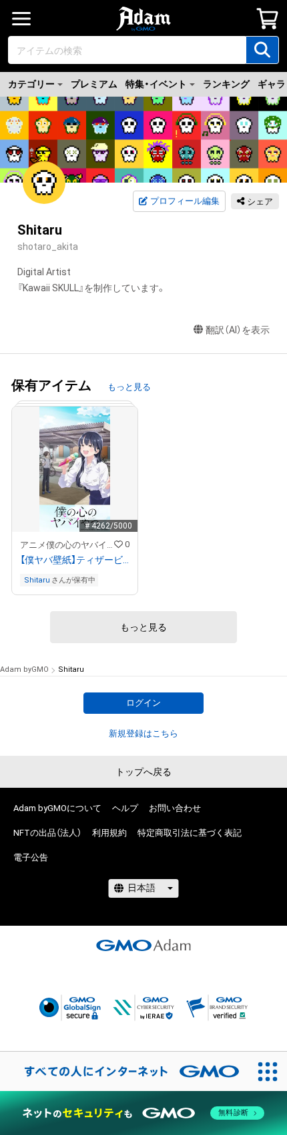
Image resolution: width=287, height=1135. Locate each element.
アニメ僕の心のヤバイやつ (67, 545)
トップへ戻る (143, 771)
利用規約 (109, 833)
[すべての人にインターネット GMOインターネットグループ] (124, 1071)
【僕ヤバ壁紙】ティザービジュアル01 (74, 560)
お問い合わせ (175, 808)
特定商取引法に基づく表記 (189, 833)
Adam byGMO (24, 669)
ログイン (143, 703)
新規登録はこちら (143, 733)
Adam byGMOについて (57, 808)
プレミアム (94, 84)
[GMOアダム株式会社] (143, 945)
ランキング (226, 84)
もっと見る (129, 387)
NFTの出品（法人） (47, 833)
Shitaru (37, 580)
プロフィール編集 (185, 201)
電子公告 (30, 857)
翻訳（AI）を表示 (238, 330)
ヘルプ (125, 808)
